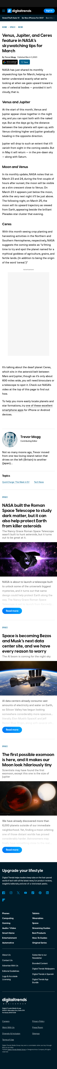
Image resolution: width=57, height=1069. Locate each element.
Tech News (39, 482)
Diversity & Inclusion (11, 1033)
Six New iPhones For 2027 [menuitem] (33, 18)
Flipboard (3, 900)
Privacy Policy (38, 1021)
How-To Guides (39, 937)
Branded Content (40, 963)
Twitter (18, 892)
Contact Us (7, 960)
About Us (6, 955)
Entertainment (9, 937)
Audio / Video (9, 928)
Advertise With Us (10, 965)
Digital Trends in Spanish (43, 974)
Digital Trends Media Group (16, 1049)
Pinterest (40, 892)
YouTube (25, 892)
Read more (12, 611)
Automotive (8, 942)
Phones (5, 913)
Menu (4, 11)
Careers (5, 1021)
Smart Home (8, 933)
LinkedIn (47, 892)
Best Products (39, 933)
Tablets (35, 913)
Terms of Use (8, 1039)
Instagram (11, 892)
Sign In (49, 10)
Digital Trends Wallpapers (43, 968)
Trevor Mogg (10, 57)
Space (35, 923)
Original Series (39, 942)
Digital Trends (16, 14)
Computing (8, 918)
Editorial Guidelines (10, 971)
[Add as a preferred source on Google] (10, 62)
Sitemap (36, 1033)
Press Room (37, 1027)
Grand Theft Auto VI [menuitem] (10, 18)
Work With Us (8, 1027)
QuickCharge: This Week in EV (15, 482)
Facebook (3, 892)
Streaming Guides (41, 928)
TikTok (32, 892)
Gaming (6, 923)
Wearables (37, 918)
